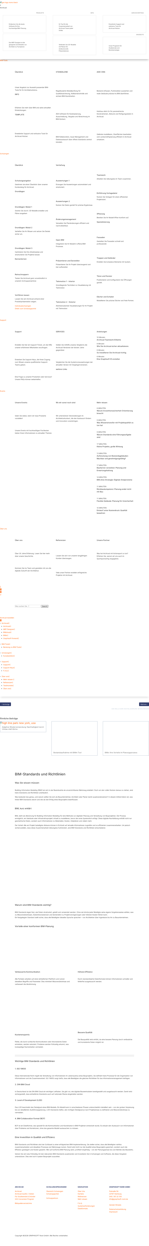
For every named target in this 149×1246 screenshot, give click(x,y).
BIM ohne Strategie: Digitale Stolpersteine (114, 480)
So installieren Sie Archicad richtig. (112, 353)
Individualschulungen (23, 306)
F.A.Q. (80, 1203)
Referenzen (82, 1196)
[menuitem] (74, 5)
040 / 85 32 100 (115, 1196)
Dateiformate (83, 1208)
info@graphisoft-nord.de (118, 1199)
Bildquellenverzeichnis (23, 1203)
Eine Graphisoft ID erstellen (108, 359)
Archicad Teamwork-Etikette (109, 340)
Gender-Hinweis (115, 1205)
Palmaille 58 (113, 1191)
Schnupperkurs (52, 1198)
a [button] (0, 5)
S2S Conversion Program (24, 1199)
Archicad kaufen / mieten (24, 1194)
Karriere (81, 1194)
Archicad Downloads (65, 375)
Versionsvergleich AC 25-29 (27, 1209)
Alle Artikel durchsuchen (67, 426)
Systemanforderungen (86, 1206)
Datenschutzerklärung (117, 1209)
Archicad (18, 1191)
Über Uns (81, 1191)
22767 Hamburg (115, 1194)
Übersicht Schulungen (54, 1191)
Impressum (113, 1212)
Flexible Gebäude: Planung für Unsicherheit (115, 501)
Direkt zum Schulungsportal (25, 309)
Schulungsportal (52, 1194)
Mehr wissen (82, 1199)
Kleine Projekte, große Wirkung (110, 446)
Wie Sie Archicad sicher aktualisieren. (113, 346)
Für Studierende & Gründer (25, 1196)
